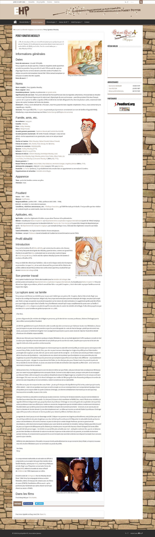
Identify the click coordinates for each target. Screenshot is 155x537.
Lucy (29, 151)
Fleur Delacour (47, 163)
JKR (39, 146)
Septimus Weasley (42, 131)
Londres (27, 306)
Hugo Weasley (35, 156)
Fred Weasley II (29, 159)
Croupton (40, 110)
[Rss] (126, 2)
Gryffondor (26, 199)
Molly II (25, 151)
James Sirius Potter (47, 156)
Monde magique (37, 22)
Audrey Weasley (27, 149)
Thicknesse (32, 233)
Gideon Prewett (54, 141)
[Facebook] (127, 2)
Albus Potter (58, 156)
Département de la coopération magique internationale (63, 221)
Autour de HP (63, 22)
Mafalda (34, 146)
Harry (33, 265)
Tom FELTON (113, 88)
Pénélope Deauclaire (52, 206)
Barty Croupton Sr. (37, 221)
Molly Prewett (25, 129)
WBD (22, 468)
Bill (30, 144)
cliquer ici (42, 514)
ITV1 (34, 149)
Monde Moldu (24, 22)
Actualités (31, 2)
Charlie (34, 144)
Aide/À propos (76, 22)
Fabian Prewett (44, 141)
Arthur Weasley (25, 126)
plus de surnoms (66, 112)
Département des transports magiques (35, 226)
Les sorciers (38, 29)
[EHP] (21, 11)
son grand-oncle (50, 92)
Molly (41, 248)
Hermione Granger (59, 163)
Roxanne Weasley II (40, 159)
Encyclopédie (41, 2)
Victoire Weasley (34, 154)
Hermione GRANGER (115, 86)
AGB (61, 131)
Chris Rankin (32, 497)
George (43, 144)
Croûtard (42, 166)
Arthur (35, 248)
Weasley (24, 124)
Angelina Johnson (71, 163)
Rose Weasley (26, 156)
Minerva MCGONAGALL (116, 91)
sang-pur (29, 121)
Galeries (56, 2)
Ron (47, 144)
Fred (38, 144)
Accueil (15, 21)
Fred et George (52, 112)
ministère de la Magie (44, 171)
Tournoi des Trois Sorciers (61, 223)
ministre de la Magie (27, 270)
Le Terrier (26, 168)
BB (53, 159)
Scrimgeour (31, 476)
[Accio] (141, 2)
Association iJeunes (35, 533)
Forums (49, 2)
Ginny (52, 144)
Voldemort (21, 471)
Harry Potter (38, 163)
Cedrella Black (54, 131)
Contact (86, 22)
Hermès (60, 166)
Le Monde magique (27, 29)
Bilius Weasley (33, 141)
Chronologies (51, 22)
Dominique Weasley (47, 154)
